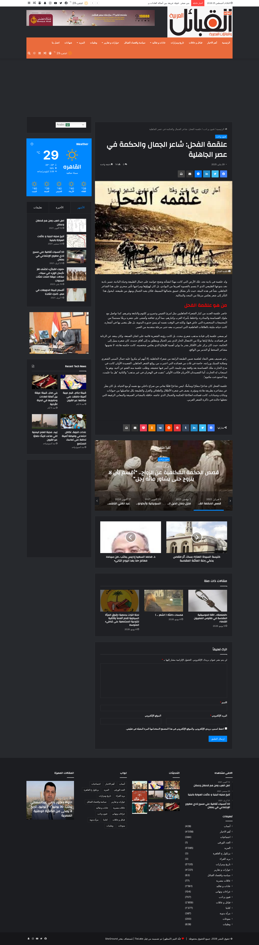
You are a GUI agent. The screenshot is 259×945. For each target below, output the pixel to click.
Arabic (61, 124)
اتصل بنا (56, 42)
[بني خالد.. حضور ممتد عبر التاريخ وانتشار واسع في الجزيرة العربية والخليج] (139, 796)
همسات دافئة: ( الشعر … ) (169, 615)
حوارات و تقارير (111, 42)
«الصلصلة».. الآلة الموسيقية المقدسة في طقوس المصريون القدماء (210, 618)
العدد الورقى (224, 842)
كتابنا (228, 907)
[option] (164, 475)
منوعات (226, 918)
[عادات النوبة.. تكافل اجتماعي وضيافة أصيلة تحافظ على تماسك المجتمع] (73, 421)
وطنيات (93, 42)
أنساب (227, 826)
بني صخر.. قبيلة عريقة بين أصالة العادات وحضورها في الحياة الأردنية (156, 3)
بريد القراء (225, 858)
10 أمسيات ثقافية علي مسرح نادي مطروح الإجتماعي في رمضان (48, 256)
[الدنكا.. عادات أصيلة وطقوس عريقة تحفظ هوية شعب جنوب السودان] (139, 785)
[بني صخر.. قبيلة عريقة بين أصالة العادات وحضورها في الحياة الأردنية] (44, 382)
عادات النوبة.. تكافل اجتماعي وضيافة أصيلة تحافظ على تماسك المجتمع (74, 438)
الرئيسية (226, 42)
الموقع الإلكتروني (153, 715)
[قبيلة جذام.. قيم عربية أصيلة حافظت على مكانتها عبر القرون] (73, 382)
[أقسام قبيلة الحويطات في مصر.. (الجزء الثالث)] (76, 294)
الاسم (223, 702)
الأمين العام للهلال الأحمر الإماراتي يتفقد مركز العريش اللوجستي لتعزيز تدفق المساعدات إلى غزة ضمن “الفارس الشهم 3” (52, 807)
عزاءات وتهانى (222, 891)
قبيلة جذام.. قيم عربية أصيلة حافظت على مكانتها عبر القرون (74, 397)
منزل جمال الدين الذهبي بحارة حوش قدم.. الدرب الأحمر (163, 476)
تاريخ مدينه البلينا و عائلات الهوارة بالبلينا (50, 238)
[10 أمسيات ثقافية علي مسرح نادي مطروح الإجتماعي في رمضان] (76, 256)
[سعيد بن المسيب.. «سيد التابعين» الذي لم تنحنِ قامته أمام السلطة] (139, 808)
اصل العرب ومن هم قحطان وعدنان (50, 222)
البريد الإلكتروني (218, 715)
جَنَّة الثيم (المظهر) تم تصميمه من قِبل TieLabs (158, 938)
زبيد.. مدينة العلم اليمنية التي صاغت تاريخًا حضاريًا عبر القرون (44, 436)
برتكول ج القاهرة (221, 853)
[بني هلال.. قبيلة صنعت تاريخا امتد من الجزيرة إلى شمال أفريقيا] (172, 785)
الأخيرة (59, 207)
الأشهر (81, 207)
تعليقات (37, 207)
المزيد (82, 42)
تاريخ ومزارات (177, 42)
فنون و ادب (208, 129)
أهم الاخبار (212, 42)
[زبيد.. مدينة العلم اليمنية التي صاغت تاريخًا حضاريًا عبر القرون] (44, 421)
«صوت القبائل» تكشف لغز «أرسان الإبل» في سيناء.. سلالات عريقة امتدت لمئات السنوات (50, 275)
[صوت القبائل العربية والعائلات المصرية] (200, 22)
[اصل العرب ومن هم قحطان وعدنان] (76, 225)
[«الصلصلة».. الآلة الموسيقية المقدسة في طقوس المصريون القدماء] (207, 601)
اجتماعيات (225, 837)
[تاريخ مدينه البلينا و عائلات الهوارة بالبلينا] (76, 241)
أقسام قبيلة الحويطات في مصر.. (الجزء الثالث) (50, 292)
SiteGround (111, 938)
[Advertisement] (129, 86)
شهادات (68, 42)
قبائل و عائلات (195, 42)
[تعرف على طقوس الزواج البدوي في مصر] (156, 807)
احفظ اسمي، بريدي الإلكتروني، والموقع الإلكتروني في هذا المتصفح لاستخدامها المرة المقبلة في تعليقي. (175, 728)
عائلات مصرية (223, 880)
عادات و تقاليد (159, 42)
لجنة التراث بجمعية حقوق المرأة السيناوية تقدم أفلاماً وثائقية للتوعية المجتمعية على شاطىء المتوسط (122, 620)
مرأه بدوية (225, 913)
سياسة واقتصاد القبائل (134, 42)
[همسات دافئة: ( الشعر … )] (163, 601)
